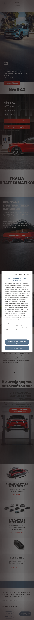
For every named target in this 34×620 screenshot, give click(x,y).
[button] (22, 274)
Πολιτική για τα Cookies (17, 327)
